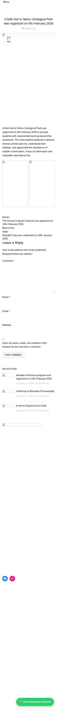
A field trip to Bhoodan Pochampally (35, 391)
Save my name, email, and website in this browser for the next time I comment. (24, 345)
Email (6, 311)
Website (6, 325)
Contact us (8, 530)
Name (6, 297)
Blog (28, 12)
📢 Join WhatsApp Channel (35, 702)
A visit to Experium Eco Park (31, 405)
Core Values (9, 536)
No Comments (42, 383)
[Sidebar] (4, 705)
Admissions (8, 547)
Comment (8, 261)
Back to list (8, 228)
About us (7, 525)
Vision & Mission (11, 542)
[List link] (28, 463)
